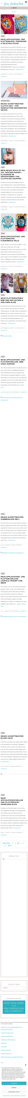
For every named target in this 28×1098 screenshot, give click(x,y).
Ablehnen (14, 1087)
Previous (6, 843)
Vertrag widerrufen (6, 1050)
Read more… (20, 69)
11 (5, 845)
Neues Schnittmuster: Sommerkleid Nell (12, 518)
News (2, 36)
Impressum (23, 1095)
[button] (25, 1065)
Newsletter (4, 1046)
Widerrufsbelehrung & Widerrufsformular (12, 1057)
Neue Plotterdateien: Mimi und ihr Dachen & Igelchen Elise (12, 300)
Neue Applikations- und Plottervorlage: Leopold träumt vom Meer (13, 580)
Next (10, 845)
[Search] (23, 988)
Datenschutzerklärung (15, 1095)
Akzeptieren (14, 1083)
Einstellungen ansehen (14, 1091)
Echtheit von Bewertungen (8, 1039)
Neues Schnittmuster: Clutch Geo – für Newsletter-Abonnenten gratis (14, 107)
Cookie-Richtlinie (6, 1095)
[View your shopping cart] (26, 2)
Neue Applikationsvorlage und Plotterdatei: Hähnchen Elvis (12, 801)
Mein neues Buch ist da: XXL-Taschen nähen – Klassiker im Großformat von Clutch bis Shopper (13, 174)
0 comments (23, 392)
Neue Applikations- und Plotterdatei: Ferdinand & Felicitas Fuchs (14, 41)
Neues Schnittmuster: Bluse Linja (12, 737)
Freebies (3, 100)
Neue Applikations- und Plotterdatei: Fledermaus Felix (13, 239)
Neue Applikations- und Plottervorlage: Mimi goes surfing (13, 362)
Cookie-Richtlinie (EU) (7, 1033)
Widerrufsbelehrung (6, 1053)
